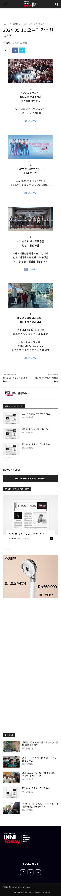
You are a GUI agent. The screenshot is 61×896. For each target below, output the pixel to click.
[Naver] (30, 872)
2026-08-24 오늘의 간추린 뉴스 (36, 444)
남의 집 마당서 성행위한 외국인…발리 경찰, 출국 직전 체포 (40, 744)
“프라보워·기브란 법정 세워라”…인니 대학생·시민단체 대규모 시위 (40, 805)
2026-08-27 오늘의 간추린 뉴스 (36, 413)
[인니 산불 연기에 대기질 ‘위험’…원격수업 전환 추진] (11, 762)
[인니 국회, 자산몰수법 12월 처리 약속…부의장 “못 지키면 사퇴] (11, 777)
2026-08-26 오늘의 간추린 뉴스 (36, 428)
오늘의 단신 (14, 24)
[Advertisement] (30, 633)
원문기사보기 (30, 121)
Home (5, 24)
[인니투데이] (10, 393)
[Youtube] (38, 872)
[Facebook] (15, 50)
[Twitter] (22, 50)
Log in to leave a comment (30, 478)
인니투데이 (7, 42)
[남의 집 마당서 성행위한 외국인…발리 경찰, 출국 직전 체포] (11, 746)
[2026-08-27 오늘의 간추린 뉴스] (11, 418)
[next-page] (9, 459)
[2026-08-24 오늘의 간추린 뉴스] (11, 448)
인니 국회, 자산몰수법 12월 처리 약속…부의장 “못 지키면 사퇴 (39, 774)
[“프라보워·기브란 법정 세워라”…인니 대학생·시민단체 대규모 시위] (11, 808)
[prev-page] (5, 459)
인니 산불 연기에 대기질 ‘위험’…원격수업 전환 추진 (39, 759)
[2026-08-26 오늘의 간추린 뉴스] (11, 433)
